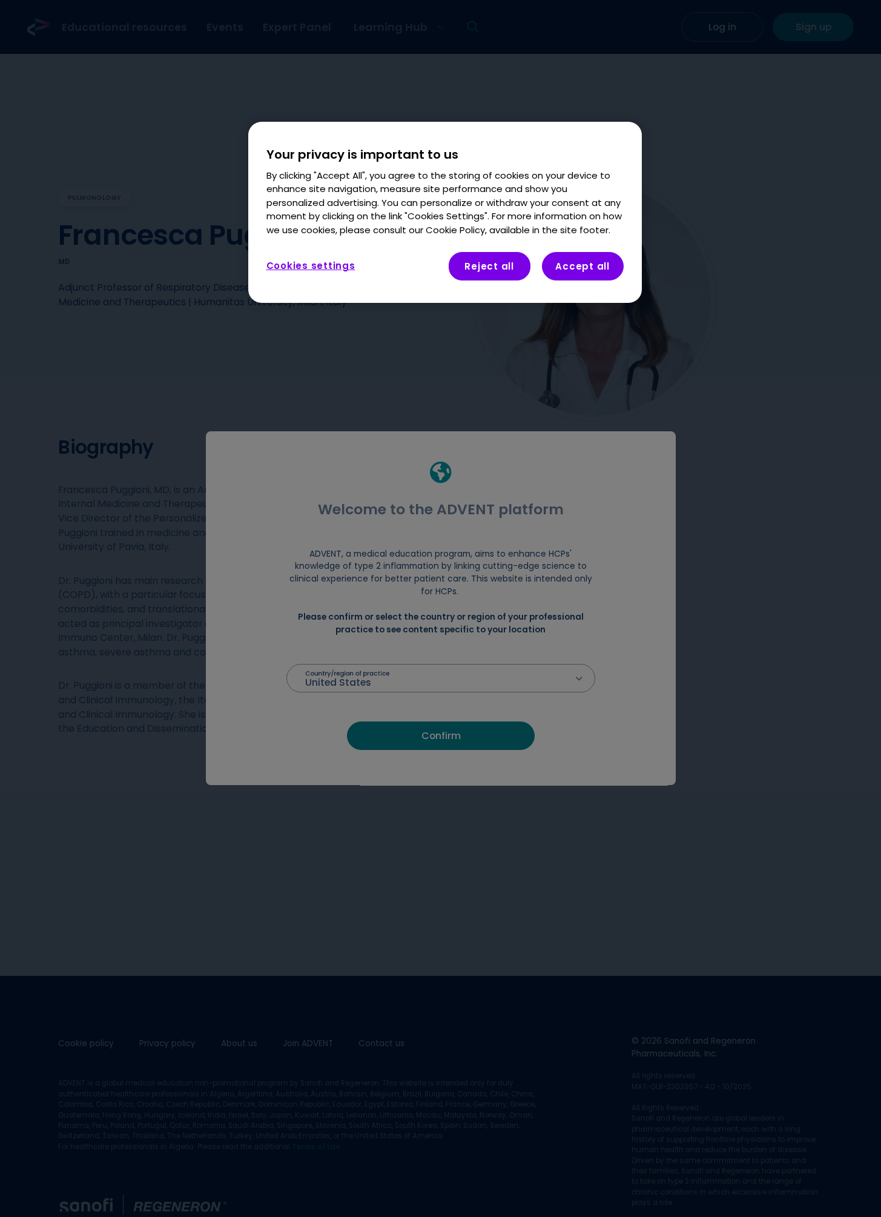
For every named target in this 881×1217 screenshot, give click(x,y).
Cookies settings (310, 265)
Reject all (489, 266)
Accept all (582, 266)
